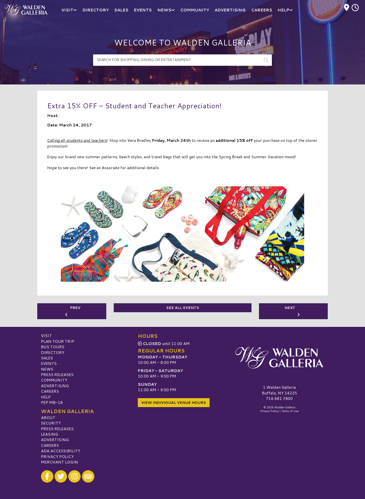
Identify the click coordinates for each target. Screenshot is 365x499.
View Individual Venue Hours (173, 402)
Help (46, 397)
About (48, 417)
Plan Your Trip (57, 341)
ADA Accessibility (60, 451)
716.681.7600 (279, 398)
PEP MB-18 (52, 402)
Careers (50, 391)
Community (54, 380)
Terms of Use (290, 411)
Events (49, 363)
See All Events (182, 307)
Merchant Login (59, 462)
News (47, 369)
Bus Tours (52, 346)
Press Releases (57, 374)
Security (51, 423)
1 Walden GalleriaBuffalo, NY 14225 (279, 389)
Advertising (55, 385)
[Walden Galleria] (279, 358)
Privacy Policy (57, 456)
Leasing (49, 434)
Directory (52, 352)
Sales (47, 358)
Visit (46, 335)
